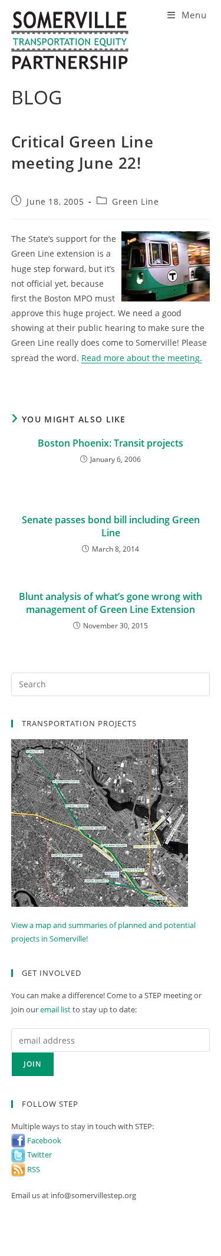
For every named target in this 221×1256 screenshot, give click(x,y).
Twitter (38, 1154)
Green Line (135, 201)
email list (55, 1009)
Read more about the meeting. (141, 357)
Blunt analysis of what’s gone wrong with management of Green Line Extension (110, 603)
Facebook (43, 1140)
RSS (32, 1169)
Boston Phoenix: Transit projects (110, 443)
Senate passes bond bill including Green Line (111, 526)
